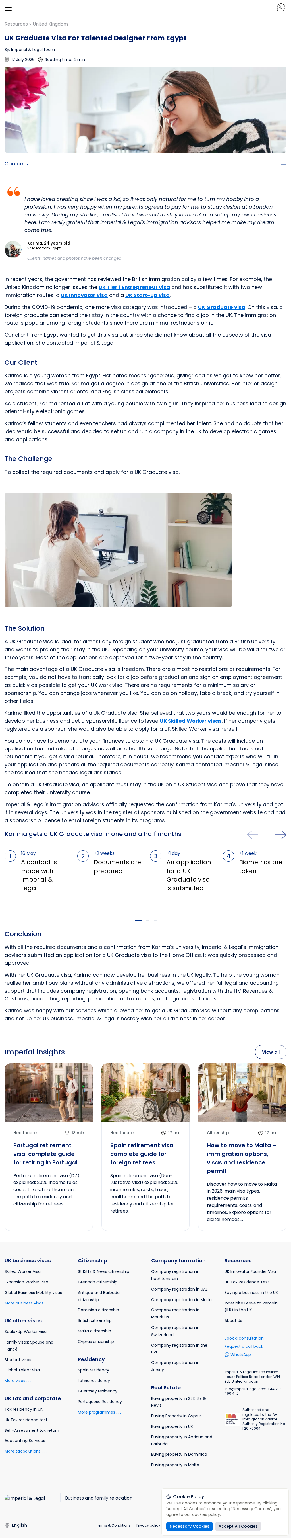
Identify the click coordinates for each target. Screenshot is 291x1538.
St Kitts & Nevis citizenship (103, 1271)
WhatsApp (240, 1354)
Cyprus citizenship (96, 1341)
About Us (233, 1320)
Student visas (18, 1360)
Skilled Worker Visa (23, 1271)
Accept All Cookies (238, 1526)
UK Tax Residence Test (247, 1282)
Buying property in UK (172, 1426)
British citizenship (95, 1320)
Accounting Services (25, 1440)
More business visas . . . (27, 1303)
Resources (17, 24)
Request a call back (244, 1346)
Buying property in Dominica (179, 1454)
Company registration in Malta (181, 1300)
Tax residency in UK (24, 1409)
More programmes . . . (99, 1412)
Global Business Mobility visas (33, 1292)
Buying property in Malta (175, 1465)
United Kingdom (50, 24)
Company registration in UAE (179, 1289)
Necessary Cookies (189, 1526)
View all (271, 1052)
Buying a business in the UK (251, 1292)
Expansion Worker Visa (26, 1282)
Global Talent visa (22, 1370)
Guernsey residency (97, 1391)
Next (280, 834)
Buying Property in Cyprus (176, 1416)
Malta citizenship (94, 1331)
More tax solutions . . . (26, 1451)
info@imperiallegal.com (246, 1389)
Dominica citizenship (98, 1310)
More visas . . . (18, 1380)
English (19, 1525)
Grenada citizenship (97, 1282)
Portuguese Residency (100, 1401)
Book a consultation (244, 1338)
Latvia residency (94, 1380)
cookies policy (206, 1514)
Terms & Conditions (113, 1525)
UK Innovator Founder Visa (250, 1271)
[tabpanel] (37, 875)
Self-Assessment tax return (32, 1430)
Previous (252, 834)
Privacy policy (148, 1525)
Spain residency (93, 1370)
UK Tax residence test (26, 1420)
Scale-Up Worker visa (26, 1331)
